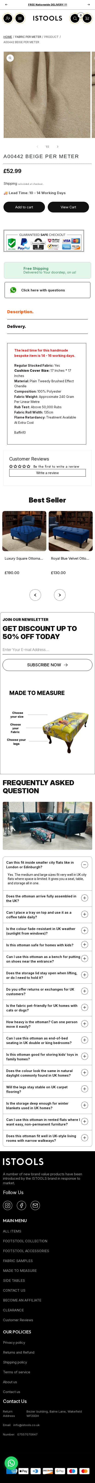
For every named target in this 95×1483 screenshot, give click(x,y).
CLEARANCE (13, 1310)
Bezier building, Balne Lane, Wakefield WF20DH (54, 1414)
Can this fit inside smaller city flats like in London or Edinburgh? (40, 864)
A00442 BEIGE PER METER (21, 42)
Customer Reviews (18, 1320)
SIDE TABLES (14, 1280)
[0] (74, 22)
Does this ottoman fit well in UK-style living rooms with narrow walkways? (41, 1138)
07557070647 (27, 1434)
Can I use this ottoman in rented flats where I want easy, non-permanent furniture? (43, 1122)
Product (51, 37)
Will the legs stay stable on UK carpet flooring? (37, 1089)
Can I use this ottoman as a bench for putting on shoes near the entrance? (43, 959)
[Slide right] (58, 147)
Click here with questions (43, 290)
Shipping (10, 183)
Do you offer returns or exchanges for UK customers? (40, 991)
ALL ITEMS (12, 1231)
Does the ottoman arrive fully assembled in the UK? (41, 898)
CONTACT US (14, 1290)
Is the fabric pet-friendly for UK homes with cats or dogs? (41, 1008)
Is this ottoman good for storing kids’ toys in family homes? (42, 1057)
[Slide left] (37, 147)
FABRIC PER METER (28, 37)
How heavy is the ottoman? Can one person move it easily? (41, 1024)
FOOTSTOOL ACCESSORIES (26, 1251)
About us (10, 1382)
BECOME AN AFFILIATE (22, 1300)
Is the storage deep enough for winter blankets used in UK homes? (37, 1105)
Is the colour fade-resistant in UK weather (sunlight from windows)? (40, 931)
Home (7, 37)
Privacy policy (14, 1342)
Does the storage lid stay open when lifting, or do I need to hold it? (41, 975)
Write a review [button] (47, 473)
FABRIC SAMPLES (18, 1261)
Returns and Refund (18, 1352)
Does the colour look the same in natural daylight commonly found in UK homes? (39, 1073)
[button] (60, 594)
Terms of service (16, 1372)
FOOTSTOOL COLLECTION (25, 1241)
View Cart (68, 207)
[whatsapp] (11, 1463)
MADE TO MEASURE (20, 1270)
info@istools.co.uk (26, 1425)
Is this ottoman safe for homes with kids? (39, 945)
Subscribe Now (44, 664)
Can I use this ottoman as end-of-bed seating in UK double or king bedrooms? (38, 1040)
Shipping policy (15, 1362)
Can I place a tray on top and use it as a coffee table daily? (38, 914)
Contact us (11, 1392)
